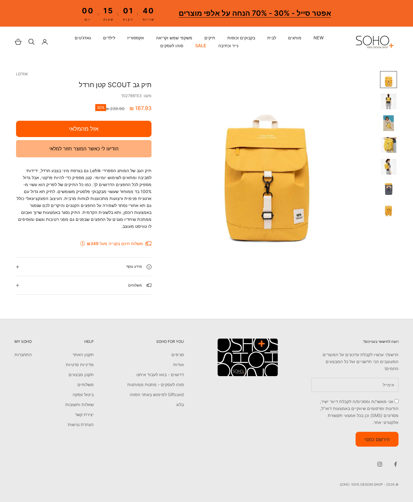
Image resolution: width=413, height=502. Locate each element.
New (319, 37)
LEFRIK (22, 74)
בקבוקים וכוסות (241, 37)
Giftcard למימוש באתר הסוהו (157, 394)
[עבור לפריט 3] (388, 123)
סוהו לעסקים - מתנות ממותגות (155, 384)
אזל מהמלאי (84, 128)
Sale (200, 45)
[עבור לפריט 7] (388, 210)
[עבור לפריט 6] (388, 188)
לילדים (109, 37)
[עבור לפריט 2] (388, 101)
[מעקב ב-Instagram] (380, 464)
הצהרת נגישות (81, 424)
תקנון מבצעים (81, 374)
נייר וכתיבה (228, 45)
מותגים (294, 37)
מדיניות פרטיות (80, 364)
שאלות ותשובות (79, 404)
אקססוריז (135, 37)
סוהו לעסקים (171, 45)
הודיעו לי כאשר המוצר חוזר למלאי (84, 149)
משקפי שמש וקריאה (174, 37)
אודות (178, 364)
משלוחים (85, 384)
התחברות (23, 354)
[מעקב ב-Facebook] (395, 464)
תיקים (209, 37)
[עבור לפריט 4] (388, 144)
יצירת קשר (84, 414)
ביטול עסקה (83, 394)
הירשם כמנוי (377, 439)
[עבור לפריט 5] (388, 166)
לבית (271, 37)
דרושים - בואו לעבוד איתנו (160, 374)
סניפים (177, 354)
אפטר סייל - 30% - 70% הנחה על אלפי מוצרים (254, 13)
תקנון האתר (83, 354)
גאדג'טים (83, 37)
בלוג (180, 404)
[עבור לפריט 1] (388, 79)
